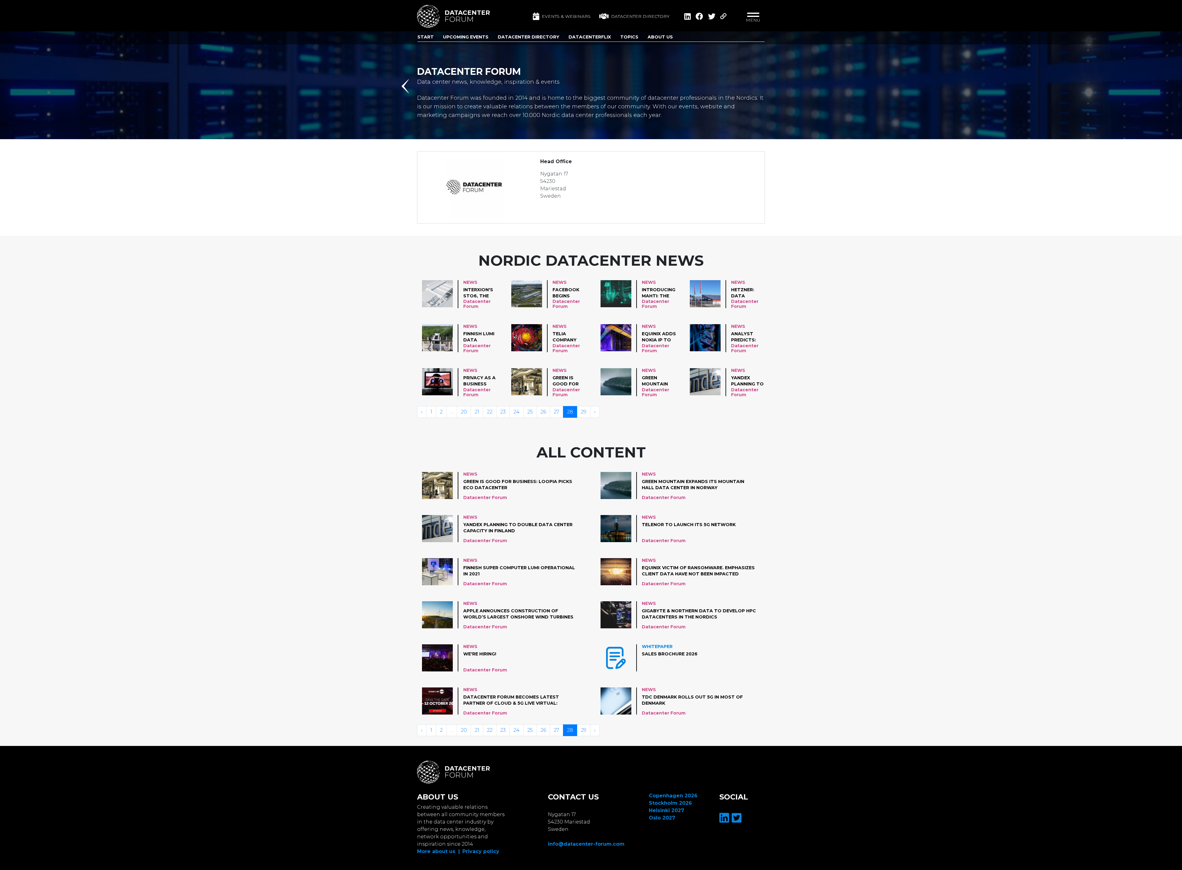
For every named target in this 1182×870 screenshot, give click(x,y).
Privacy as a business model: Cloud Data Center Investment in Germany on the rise (479, 381)
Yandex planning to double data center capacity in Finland (747, 381)
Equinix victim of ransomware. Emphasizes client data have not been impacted (698, 571)
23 (503, 412)
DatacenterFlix (590, 37)
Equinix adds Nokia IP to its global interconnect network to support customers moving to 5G (660, 337)
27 (556, 412)
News (470, 282)
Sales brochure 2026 (670, 654)
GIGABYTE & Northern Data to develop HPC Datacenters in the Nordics (699, 614)
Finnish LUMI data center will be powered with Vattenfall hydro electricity (479, 337)
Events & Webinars (566, 16)
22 (489, 412)
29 (583, 412)
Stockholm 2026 (670, 803)
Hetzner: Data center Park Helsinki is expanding (747, 293)
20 (464, 412)
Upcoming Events (465, 37)
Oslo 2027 (662, 818)
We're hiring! (479, 654)
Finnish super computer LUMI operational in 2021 (519, 571)
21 (477, 412)
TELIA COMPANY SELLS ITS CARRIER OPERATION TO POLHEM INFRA (567, 337)
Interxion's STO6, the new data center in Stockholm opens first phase (478, 293)
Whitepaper (657, 646)
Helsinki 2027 (666, 810)
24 (516, 412)
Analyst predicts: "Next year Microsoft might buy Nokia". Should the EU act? (746, 337)
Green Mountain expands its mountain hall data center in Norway (657, 381)
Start (425, 37)
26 (543, 412)
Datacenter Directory (528, 37)
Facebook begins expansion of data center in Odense (566, 293)
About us (660, 37)
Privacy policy (480, 851)
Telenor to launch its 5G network (689, 524)
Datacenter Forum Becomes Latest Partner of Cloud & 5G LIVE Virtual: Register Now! (511, 700)
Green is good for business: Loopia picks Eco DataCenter (569, 381)
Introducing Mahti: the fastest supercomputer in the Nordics (663, 293)
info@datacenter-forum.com (586, 844)
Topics (629, 37)
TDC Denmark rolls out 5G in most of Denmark (692, 700)
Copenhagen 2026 (673, 796)
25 (530, 412)
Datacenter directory (640, 16)
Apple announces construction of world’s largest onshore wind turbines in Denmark (518, 614)
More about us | (438, 851)
